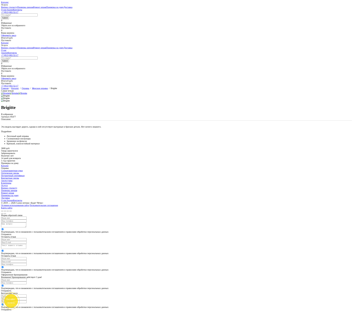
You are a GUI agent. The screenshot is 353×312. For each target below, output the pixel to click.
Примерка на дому (55, 7)
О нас (3, 10)
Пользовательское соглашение (44, 205)
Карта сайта (6, 208)
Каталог (5, 2)
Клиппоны (6, 183)
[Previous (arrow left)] (2, 213)
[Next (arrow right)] (5, 213)
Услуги (4, 185)
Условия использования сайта (15, 205)
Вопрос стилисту (9, 7)
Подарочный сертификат (13, 175)
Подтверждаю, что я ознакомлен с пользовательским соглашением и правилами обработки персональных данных (55, 232)
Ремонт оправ (39, 7)
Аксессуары (6, 180)
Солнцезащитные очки (12, 170)
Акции (9, 10)
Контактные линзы (10, 178)
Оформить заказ (8, 35)
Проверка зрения (25, 7)
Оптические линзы (10, 173)
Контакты (17, 10)
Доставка (68, 7)
